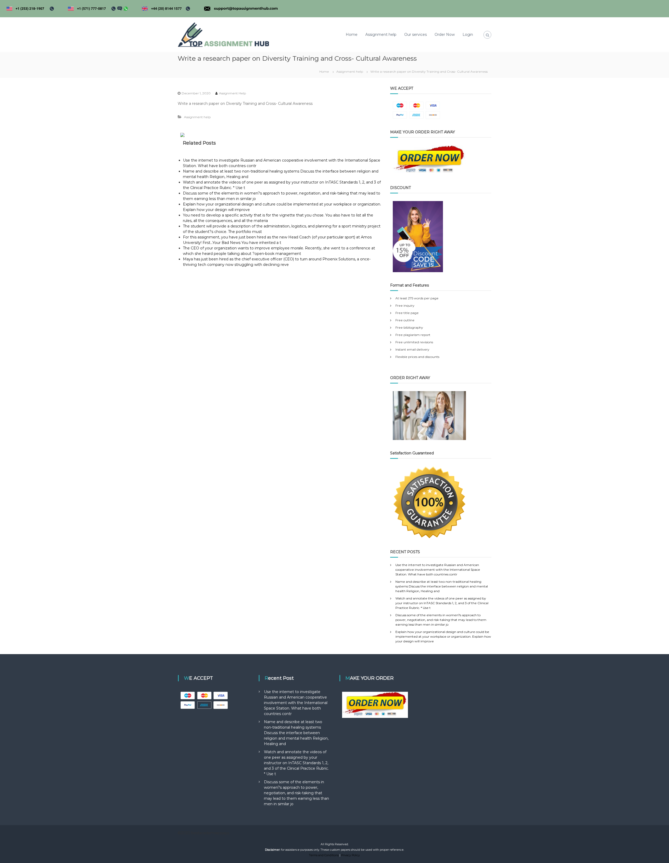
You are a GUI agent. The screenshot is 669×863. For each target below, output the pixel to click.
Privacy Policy (350, 855)
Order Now (445, 34)
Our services (415, 34)
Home (351, 34)
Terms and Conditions (324, 855)
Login (468, 34)
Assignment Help (232, 93)
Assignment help (380, 34)
